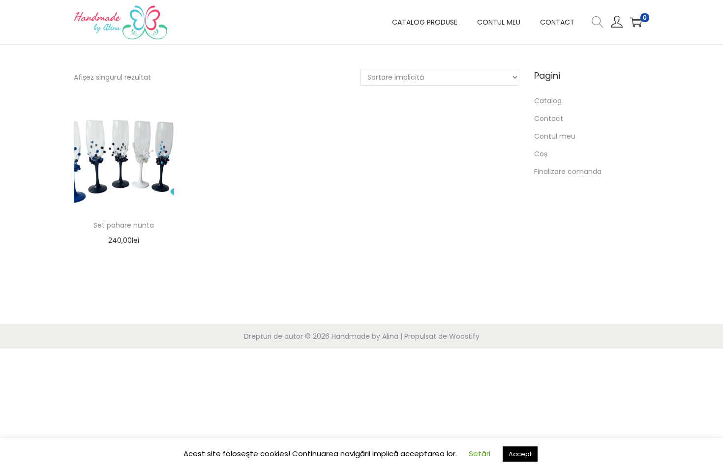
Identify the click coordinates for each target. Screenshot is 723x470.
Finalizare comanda (568, 171)
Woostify (464, 336)
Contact (548, 118)
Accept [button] (520, 454)
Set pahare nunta (123, 225)
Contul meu (554, 136)
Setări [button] (479, 453)
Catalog (548, 101)
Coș (540, 154)
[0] (636, 22)
